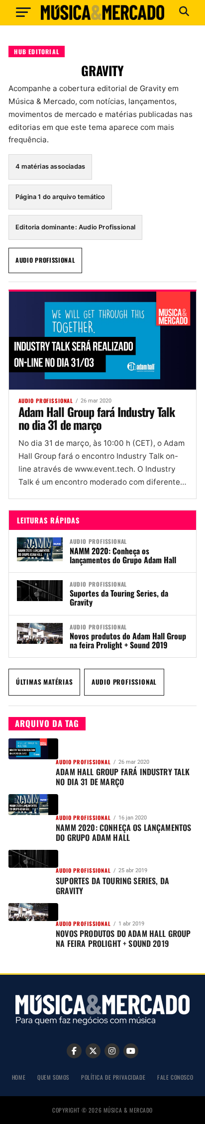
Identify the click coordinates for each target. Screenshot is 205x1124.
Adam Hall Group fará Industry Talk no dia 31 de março (96, 418)
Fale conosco (175, 1077)
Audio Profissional (45, 260)
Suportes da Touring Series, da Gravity (119, 597)
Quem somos (53, 1077)
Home (18, 1077)
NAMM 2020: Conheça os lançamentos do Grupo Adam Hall (124, 555)
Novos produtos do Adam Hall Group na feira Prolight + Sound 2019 (128, 640)
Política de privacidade (113, 1077)
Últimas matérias (44, 682)
